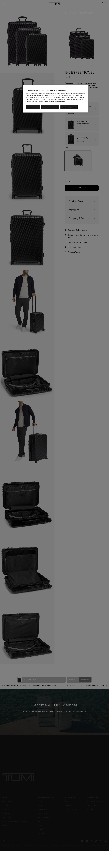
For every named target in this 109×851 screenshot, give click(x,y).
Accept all (33, 107)
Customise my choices (69, 107)
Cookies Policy (61, 101)
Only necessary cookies (50, 107)
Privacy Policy (48, 101)
